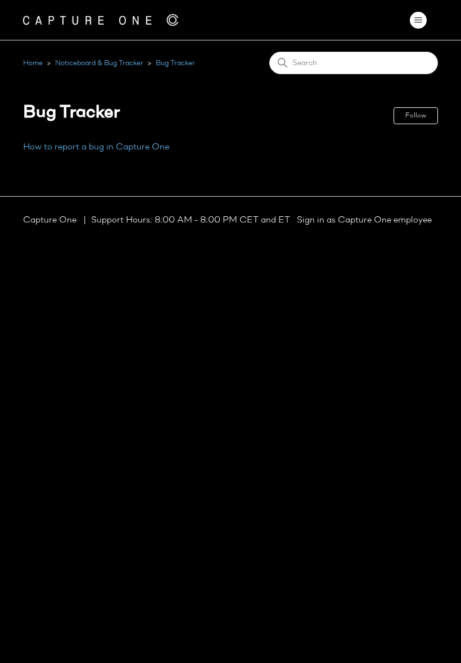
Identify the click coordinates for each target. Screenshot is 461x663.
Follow (415, 115)
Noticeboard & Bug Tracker (99, 63)
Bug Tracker (175, 63)
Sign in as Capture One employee (364, 220)
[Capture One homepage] (100, 20)
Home (33, 63)
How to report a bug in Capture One (96, 147)
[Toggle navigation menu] (418, 20)
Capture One (51, 220)
